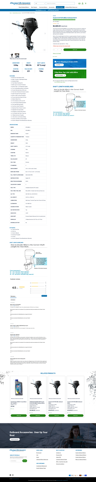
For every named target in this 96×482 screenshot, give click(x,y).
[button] (85, 3)
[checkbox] (13, 300)
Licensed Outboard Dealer (61, 459)
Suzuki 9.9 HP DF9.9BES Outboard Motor (74, 402)
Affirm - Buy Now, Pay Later (62, 461)
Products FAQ (59, 455)
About (37, 457)
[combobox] (54, 3)
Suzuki (54, 15)
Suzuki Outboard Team (41, 468)
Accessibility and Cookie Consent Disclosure (79, 478)
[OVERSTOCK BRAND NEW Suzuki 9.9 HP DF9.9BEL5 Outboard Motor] (38, 387)
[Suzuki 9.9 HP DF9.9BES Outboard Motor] (75, 387)
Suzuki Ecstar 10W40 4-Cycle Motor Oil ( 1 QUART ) (18, 402)
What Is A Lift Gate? (57, 53)
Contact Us (58, 452)
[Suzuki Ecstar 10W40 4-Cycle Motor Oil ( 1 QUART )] (19, 387)
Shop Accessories (14, 439)
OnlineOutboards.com (15, 478)
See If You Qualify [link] (59, 75)
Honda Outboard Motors (81, 457)
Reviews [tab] (13, 296)
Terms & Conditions (60, 463)
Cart (37, 455)
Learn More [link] (58, 64)
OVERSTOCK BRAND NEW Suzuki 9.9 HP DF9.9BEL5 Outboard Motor (37, 402)
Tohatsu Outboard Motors (81, 455)
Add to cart (75, 49)
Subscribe (25, 460)
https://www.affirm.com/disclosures (62, 480)
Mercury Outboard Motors (81, 459)
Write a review (44, 295)
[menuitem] (24, 7)
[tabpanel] (28, 332)
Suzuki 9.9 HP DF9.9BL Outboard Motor (56, 402)
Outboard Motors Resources (42, 459)
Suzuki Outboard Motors (81, 452)
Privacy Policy (68, 478)
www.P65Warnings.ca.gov (59, 82)
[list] (29, 33)
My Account (38, 452)
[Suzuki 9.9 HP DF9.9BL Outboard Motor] (57, 387)
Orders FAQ (58, 457)
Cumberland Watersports (41, 465)
